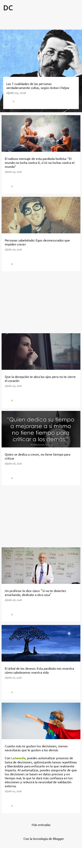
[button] (72, 101)
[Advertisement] (41, 302)
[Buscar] (66, 17)
